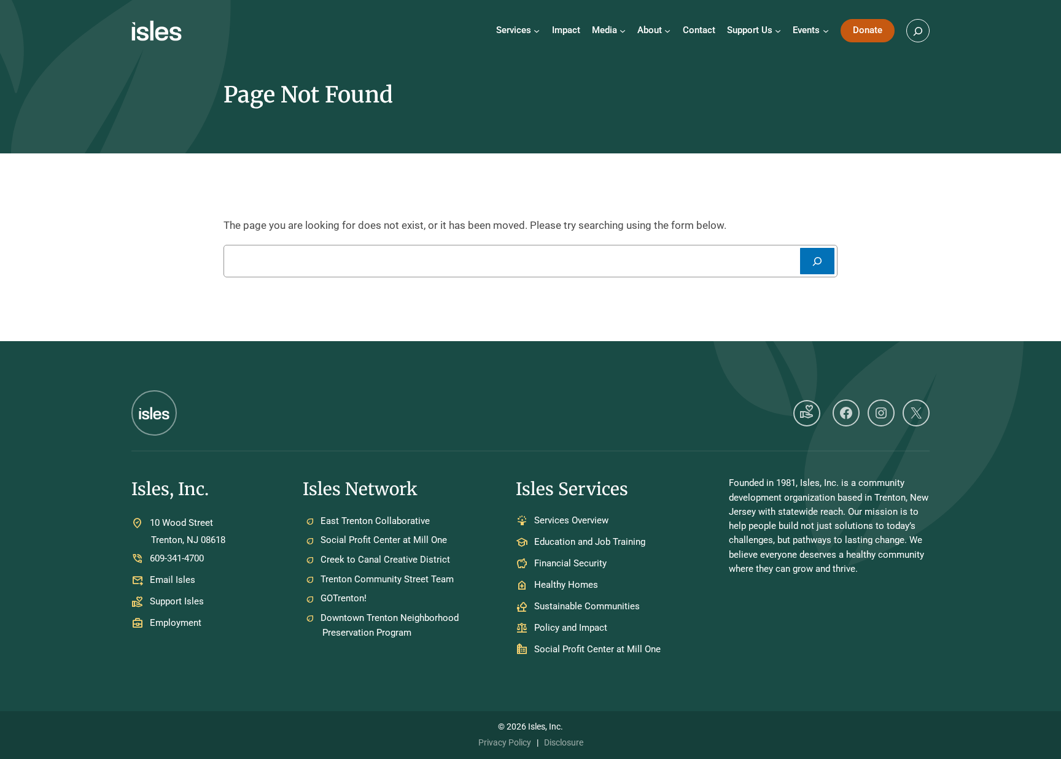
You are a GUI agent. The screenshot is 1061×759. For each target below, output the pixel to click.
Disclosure (563, 742)
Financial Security (570, 563)
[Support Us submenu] (778, 31)
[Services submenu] (537, 31)
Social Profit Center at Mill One (384, 539)
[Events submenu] (826, 31)
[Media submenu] (623, 31)
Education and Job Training (589, 542)
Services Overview (571, 520)
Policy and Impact (570, 628)
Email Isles (172, 579)
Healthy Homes (566, 585)
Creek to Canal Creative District (385, 559)
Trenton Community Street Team (387, 579)
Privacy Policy (504, 742)
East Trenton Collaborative (375, 520)
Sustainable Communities (587, 606)
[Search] (817, 261)
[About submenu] (667, 31)
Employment (175, 622)
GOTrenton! (344, 598)
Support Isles (177, 601)
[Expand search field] (918, 30)
